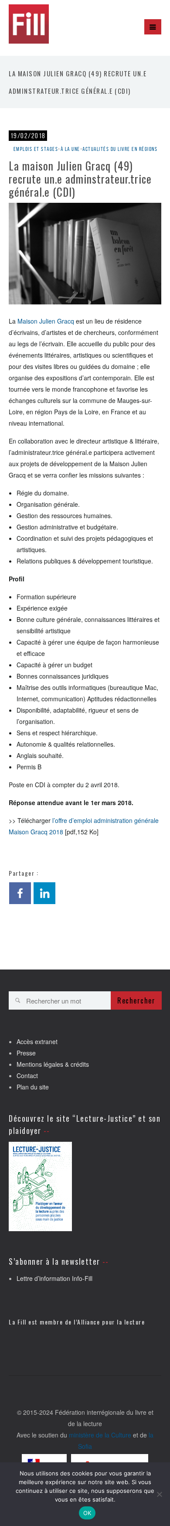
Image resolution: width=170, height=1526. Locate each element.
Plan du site (33, 1086)
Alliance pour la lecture (111, 1321)
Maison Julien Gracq (45, 321)
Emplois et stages (36, 149)
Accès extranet (37, 1041)
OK (87, 1512)
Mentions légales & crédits (53, 1064)
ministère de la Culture (100, 1434)
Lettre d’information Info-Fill (54, 1278)
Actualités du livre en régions (119, 149)
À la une (70, 149)
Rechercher (136, 1000)
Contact (27, 1075)
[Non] (159, 1494)
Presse (26, 1052)
